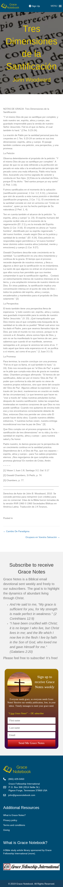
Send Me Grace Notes (31, 743)
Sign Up (35, 6)
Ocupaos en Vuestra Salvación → (43, 537)
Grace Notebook (24, 883)
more (31, 853)
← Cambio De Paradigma (16, 531)
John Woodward (32, 80)
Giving (6, 830)
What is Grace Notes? (14, 815)
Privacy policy (10, 820)
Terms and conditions (14, 825)
